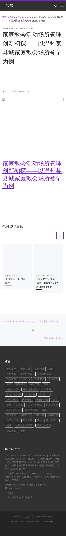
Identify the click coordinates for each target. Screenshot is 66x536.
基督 (46, 384)
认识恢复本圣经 (24, 425)
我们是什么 (42, 400)
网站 (39, 420)
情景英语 (27, 400)
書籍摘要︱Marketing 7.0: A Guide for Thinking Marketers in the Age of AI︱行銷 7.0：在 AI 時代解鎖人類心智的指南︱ (33, 476)
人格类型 (11, 374)
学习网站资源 (14, 394)
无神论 (19, 405)
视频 (9, 425)
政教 (55, 400)
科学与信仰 (13, 420)
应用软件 (44, 394)
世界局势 (39, 369)
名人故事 (53, 379)
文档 (9, 405)
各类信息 (39, 379)
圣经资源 (34, 384)
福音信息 (39, 415)
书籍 (51, 369)
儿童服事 (11, 379)
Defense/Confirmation (20, 17)
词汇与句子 (43, 425)
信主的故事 (27, 374)
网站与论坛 (52, 420)
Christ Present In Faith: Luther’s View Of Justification (47, 283)
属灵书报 (30, 394)
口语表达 (25, 379)
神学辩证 (25, 415)
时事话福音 (52, 405)
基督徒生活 (13, 389)
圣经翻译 (20, 384)
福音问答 (53, 415)
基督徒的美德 (30, 389)
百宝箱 (26, 516)
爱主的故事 (31, 410)
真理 (44, 410)
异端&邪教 (12, 400)
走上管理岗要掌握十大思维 (18, 497)
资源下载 (11, 431)
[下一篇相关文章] (60, 235)
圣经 (9, 384)
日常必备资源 (34, 405)
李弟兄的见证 (14, 410)
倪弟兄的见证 (44, 374)
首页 (4, 17)
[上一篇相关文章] (52, 235)
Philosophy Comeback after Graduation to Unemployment (26, 486)
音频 (23, 431)
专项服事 (11, 369)
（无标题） (10, 493)
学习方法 (46, 389)
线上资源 (28, 420)
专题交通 (25, 369)
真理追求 (11, 415)
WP (24, 521)
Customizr (50, 521)
